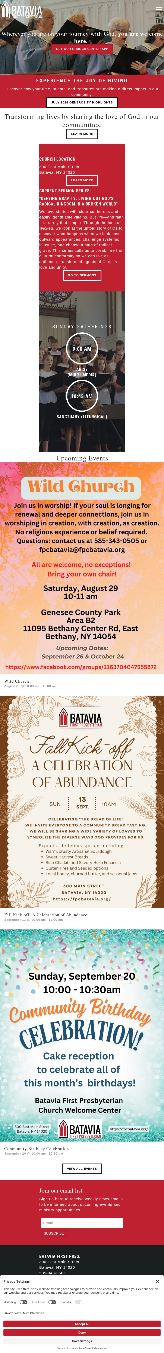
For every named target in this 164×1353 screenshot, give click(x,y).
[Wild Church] (82, 567)
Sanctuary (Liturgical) (82, 416)
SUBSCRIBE (54, 1233)
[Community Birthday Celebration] (82, 1035)
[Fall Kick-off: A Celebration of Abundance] (82, 801)
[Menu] (159, 9)
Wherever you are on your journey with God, (82, 37)
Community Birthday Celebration (36, 1148)
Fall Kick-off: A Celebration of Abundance (45, 915)
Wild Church (16, 681)
